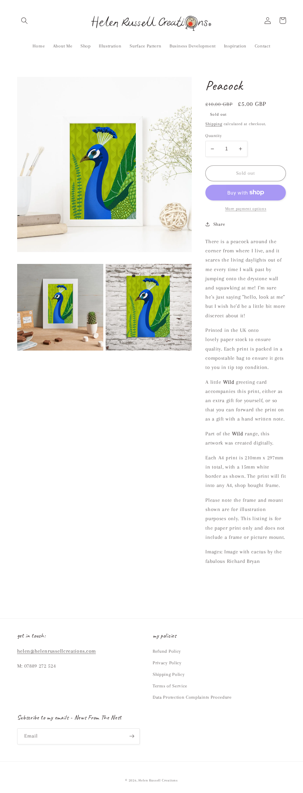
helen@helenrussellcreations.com (56, 651)
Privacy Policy (167, 662)
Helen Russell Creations (158, 780)
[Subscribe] (131, 736)
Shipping (213, 124)
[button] (24, 20)
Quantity (213, 135)
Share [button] (219, 224)
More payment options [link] (246, 208)
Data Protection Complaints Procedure (192, 697)
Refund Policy (167, 651)
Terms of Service (170, 686)
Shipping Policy (169, 674)
